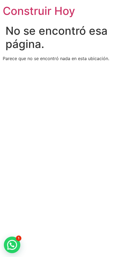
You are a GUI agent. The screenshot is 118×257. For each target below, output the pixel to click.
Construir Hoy (39, 11)
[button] (12, 245)
